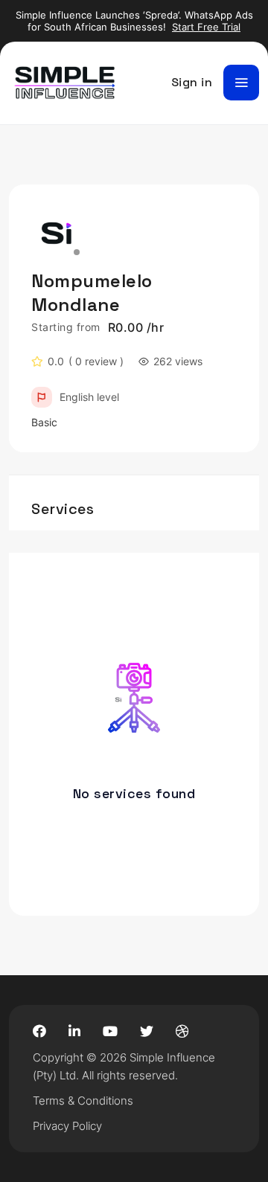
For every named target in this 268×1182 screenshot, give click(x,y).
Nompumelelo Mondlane (92, 292)
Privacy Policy (67, 1126)
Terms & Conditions (83, 1100)
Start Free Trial (206, 27)
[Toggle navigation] (241, 82)
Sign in (192, 82)
